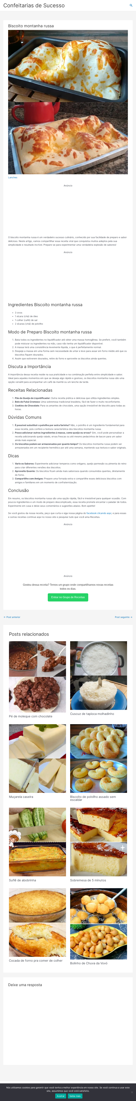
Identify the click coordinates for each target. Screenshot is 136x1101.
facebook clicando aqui (99, 513)
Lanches (12, 177)
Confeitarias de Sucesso (34, 5)
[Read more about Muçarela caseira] (37, 758)
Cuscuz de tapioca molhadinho (92, 714)
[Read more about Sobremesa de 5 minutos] (98, 841)
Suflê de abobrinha (22, 880)
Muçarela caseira (21, 797)
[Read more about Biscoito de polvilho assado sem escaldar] (98, 758)
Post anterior (12, 617)
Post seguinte (123, 617)
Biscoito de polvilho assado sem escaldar (93, 798)
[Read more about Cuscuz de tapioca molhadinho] (98, 675)
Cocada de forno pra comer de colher (36, 960)
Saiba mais (75, 1096)
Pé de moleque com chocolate (30, 716)
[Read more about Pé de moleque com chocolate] (37, 676)
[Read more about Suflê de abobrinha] (37, 841)
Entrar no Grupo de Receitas (68, 597)
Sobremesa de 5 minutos (88, 880)
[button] (131, 5)
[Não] (132, 1092)
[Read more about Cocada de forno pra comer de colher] (37, 922)
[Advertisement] (68, 211)
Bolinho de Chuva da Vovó (88, 963)
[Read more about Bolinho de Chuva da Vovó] (98, 923)
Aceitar (61, 1096)
